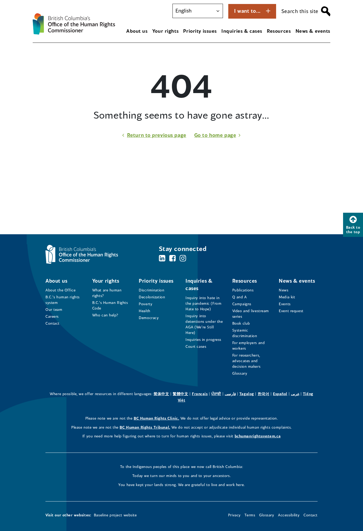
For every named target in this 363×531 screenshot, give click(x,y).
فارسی (230, 393)
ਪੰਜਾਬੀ (216, 393)
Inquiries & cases (241, 31)
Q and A (239, 297)
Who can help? (105, 315)
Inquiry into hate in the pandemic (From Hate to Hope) (203, 303)
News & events (313, 31)
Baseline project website (115, 515)
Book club (241, 323)
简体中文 (161, 393)
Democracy (149, 317)
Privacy (234, 515)
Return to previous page (156, 135)
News (283, 290)
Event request (291, 310)
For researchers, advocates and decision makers (246, 361)
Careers (52, 316)
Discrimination (151, 290)
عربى (295, 393)
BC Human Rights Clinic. (156, 418)
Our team (53, 309)
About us (137, 31)
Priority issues (200, 31)
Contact (52, 323)
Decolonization (152, 297)
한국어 (263, 393)
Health (144, 310)
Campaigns (241, 304)
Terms (249, 515)
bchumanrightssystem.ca (258, 436)
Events (284, 304)
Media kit (287, 297)
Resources (279, 31)
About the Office (60, 290)
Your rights (165, 31)
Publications (243, 290)
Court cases (195, 346)
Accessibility (288, 515)
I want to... (247, 11)
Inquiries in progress (203, 339)
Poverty (145, 304)
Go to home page (215, 135)
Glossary (239, 373)
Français (200, 393)
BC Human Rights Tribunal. (145, 427)
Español (280, 393)
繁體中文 (180, 393)
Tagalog (246, 393)
